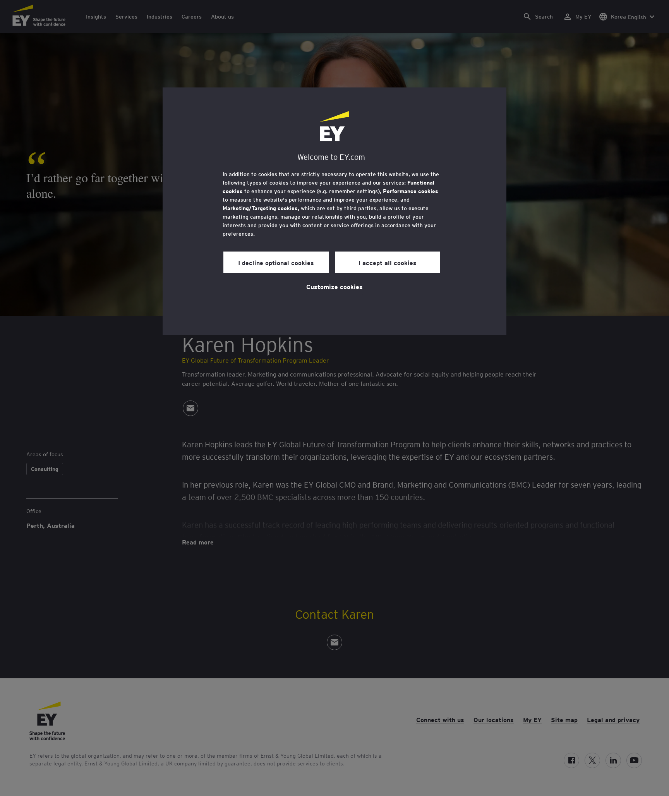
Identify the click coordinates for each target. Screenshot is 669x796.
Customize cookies (334, 286)
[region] (334, 211)
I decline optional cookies (276, 262)
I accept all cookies (388, 262)
